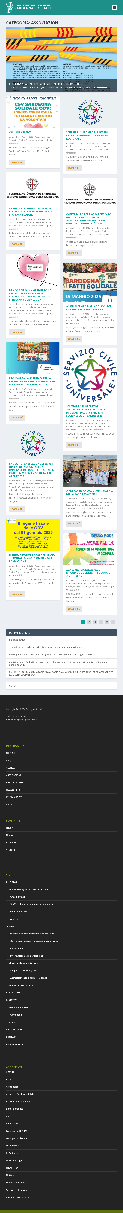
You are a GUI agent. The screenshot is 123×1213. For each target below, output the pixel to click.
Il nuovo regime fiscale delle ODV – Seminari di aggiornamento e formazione (32, 558)
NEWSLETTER (13, 789)
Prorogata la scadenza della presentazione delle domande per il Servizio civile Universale (32, 381)
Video (13, 1022)
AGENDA (10, 767)
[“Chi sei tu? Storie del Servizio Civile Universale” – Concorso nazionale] (90, 112)
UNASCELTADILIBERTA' (17, 1197)
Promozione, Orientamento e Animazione (32, 933)
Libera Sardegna (27, 310)
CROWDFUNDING (14, 1029)
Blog (93, 502)
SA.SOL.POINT (13, 992)
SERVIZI (10, 926)
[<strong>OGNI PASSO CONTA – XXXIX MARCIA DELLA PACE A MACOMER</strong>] (90, 471)
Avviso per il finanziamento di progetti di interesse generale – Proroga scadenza (31, 212)
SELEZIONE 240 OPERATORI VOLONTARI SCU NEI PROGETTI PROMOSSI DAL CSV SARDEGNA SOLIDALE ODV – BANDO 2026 (85, 411)
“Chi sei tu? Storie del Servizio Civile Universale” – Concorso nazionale (87, 135)
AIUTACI (10, 804)
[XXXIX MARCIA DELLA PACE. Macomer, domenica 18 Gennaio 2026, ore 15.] (90, 549)
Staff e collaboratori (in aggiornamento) (31, 904)
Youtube (10, 849)
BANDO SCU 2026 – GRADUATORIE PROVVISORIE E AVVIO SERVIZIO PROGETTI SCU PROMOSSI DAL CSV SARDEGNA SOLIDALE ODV (30, 295)
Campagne (16, 1014)
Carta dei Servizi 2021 (21, 985)
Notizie (87, 87)
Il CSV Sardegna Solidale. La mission (29, 889)
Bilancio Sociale (18, 911)
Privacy (10, 827)
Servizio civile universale (36, 140)
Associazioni (53, 87)
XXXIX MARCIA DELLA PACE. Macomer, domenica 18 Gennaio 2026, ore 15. (88, 573)
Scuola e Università (17, 225)
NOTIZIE (10, 752)
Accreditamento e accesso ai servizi (29, 977)
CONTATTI (11, 1036)
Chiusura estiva (20, 132)
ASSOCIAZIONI (13, 775)
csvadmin (23, 87)
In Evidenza (78, 87)
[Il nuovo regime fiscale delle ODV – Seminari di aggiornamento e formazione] (33, 535)
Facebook (11, 842)
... (101, 622)
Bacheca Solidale (19, 1007)
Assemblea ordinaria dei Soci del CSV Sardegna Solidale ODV (88, 308)
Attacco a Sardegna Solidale (21, 307)
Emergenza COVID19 (16, 1130)
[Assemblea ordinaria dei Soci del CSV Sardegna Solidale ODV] (90, 282)
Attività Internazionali (18, 1101)
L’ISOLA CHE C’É (14, 797)
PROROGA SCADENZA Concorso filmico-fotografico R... (46, 84)
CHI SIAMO (11, 882)
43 (107, 622)
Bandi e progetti (66, 87)
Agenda (43, 87)
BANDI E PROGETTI (16, 782)
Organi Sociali (17, 896)
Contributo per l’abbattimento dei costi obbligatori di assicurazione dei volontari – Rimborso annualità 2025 (88, 219)
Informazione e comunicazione (26, 955)
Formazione (29, 222)
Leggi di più (17, 162)
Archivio (102, 580)
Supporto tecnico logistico (24, 970)
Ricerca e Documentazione (24, 963)
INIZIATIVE (11, 1000)
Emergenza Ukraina (16, 1138)
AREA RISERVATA (14, 1044)
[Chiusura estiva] (33, 112)
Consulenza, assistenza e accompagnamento (34, 941)
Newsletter (13, 140)
